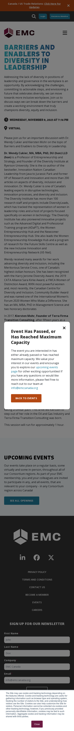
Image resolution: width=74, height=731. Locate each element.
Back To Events (26, 398)
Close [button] (37, 724)
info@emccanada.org (24, 388)
